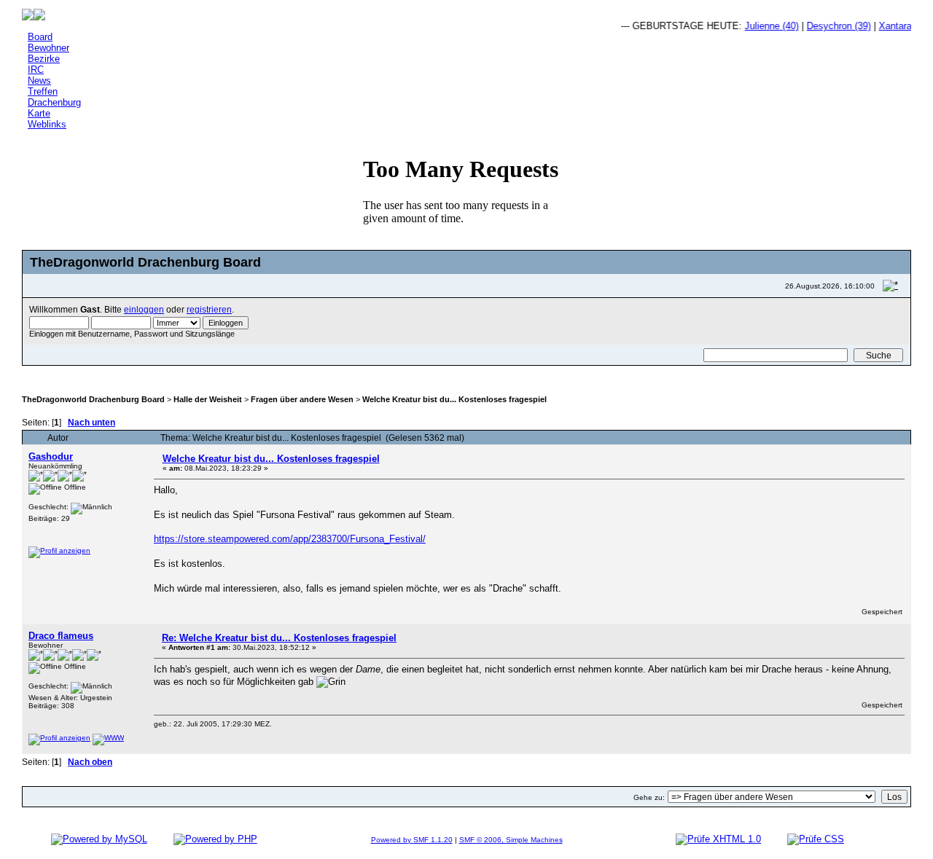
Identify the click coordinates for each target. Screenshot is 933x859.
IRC (36, 69)
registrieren (209, 309)
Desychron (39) (832, 25)
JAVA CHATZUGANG (193, 373)
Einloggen (306, 373)
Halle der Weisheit (207, 399)
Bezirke (44, 58)
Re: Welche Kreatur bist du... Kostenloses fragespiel (279, 637)
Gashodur (50, 456)
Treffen (43, 91)
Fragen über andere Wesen (302, 399)
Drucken (880, 421)
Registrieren (360, 373)
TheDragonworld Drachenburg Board (93, 399)
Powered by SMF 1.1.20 (412, 840)
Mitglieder (256, 373)
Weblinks (47, 124)
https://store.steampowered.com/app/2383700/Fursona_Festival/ (290, 538)
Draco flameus (60, 635)
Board (40, 36)
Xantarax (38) (900, 25)
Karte (39, 113)
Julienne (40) (765, 25)
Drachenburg (54, 102)
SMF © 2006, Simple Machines (511, 840)
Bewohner (48, 47)
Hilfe (110, 373)
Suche (140, 373)
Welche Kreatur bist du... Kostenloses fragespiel (454, 399)
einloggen (144, 309)
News (39, 80)
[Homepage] (108, 738)
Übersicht (65, 373)
